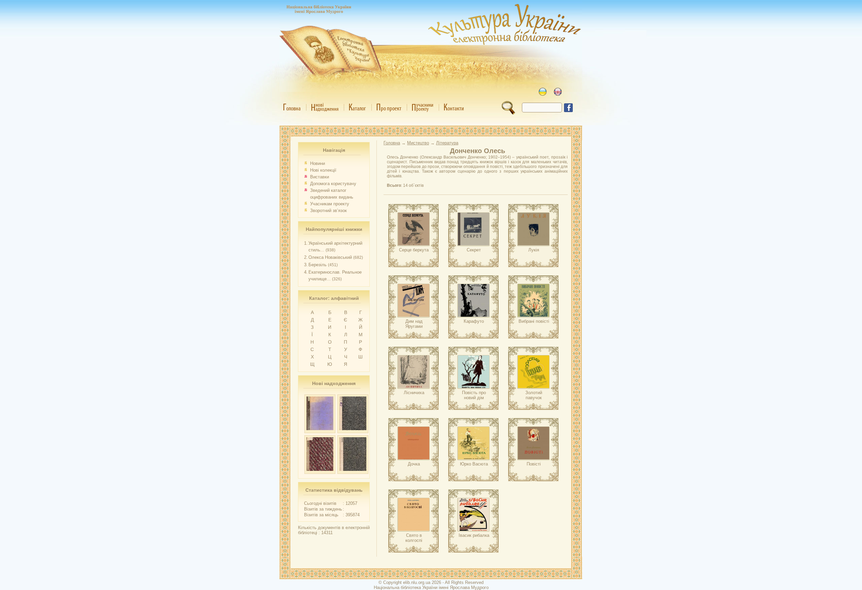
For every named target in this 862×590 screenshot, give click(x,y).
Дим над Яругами (414, 324)
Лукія (533, 249)
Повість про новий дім (474, 395)
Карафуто (474, 321)
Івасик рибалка (474, 535)
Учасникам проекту (329, 203)
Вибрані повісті (534, 321)
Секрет (474, 249)
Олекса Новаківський (330, 257)
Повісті (534, 463)
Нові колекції (323, 170)
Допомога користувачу (333, 183)
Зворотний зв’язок (328, 210)
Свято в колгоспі (413, 538)
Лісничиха (414, 392)
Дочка (414, 463)
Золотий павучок (533, 395)
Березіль (317, 264)
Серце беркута (414, 249)
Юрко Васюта (474, 463)
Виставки (319, 176)
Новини (317, 163)
